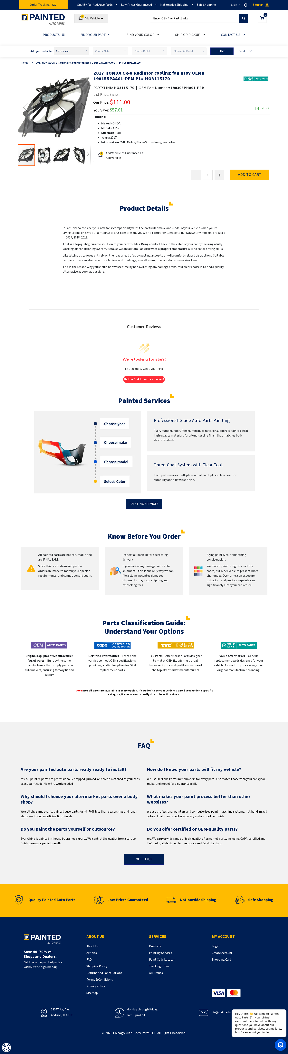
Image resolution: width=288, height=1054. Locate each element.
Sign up (258, 5)
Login (215, 946)
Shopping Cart (221, 959)
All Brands (156, 973)
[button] (25, 107)
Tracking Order (159, 966)
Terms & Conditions (99, 979)
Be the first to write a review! (144, 379)
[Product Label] (256, 78)
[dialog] (6, 1047)
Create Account (222, 953)
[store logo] (43, 19)
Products (155, 946)
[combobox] (199, 18)
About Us (92, 946)
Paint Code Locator (162, 959)
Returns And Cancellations (104, 973)
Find (222, 51)
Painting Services (144, 504)
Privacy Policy (95, 986)
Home (25, 63)
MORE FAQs (144, 859)
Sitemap (92, 993)
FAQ (89, 959)
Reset (241, 51)
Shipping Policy (96, 966)
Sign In (235, 5)
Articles (91, 953)
